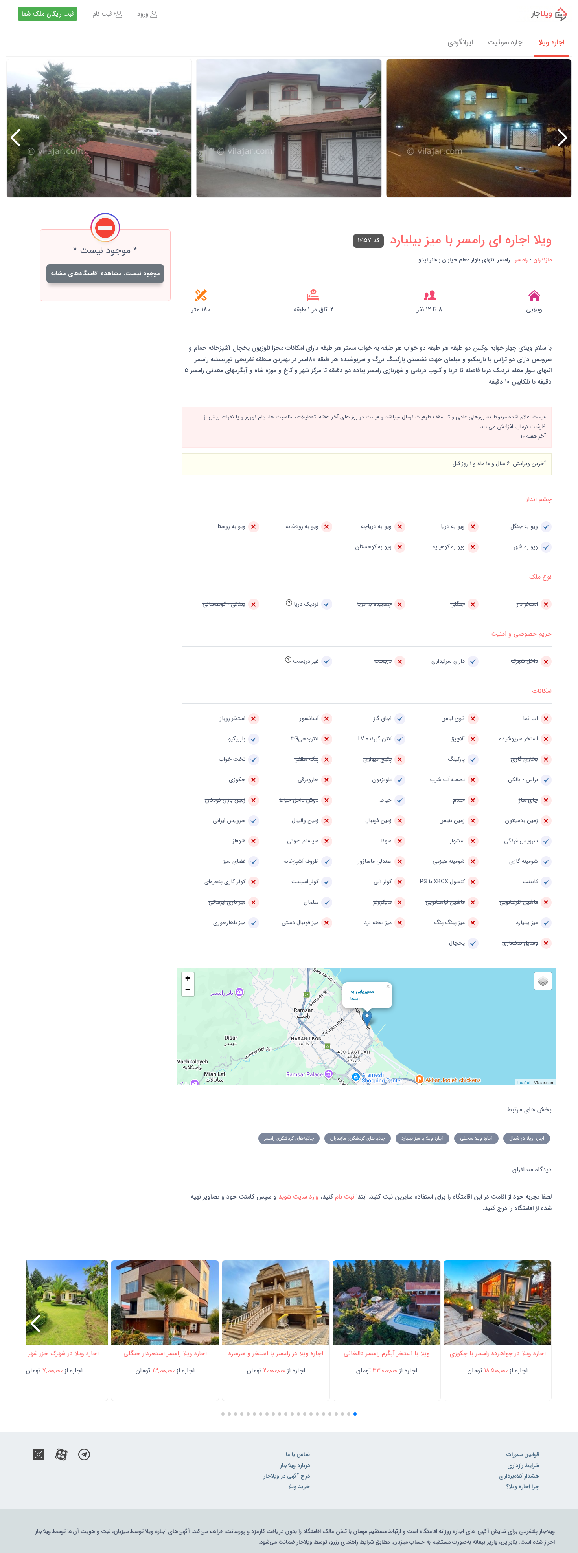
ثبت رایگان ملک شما (48, 14)
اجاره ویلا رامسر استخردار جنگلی (165, 1353)
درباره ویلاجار (295, 1465)
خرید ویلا (299, 1486)
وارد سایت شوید (297, 1197)
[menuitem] (147, 14)
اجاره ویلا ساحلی (476, 1138)
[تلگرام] (84, 1456)
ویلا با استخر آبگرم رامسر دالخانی (387, 1353)
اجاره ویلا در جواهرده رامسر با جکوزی (498, 1353)
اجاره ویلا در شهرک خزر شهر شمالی (54, 1353)
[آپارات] (61, 1456)
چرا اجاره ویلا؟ (522, 1486)
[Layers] (543, 981)
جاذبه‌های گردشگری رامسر (289, 1138)
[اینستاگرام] (38, 1456)
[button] (15, 137)
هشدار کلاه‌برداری (519, 1476)
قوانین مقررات (522, 1454)
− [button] (187, 990)
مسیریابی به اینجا (362, 995)
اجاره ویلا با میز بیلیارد (422, 1138)
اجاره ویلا (551, 42)
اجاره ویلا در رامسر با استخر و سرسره (275, 1353)
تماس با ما (298, 1454)
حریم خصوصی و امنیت (521, 634)
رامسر (521, 260)
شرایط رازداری (523, 1465)
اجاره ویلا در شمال (526, 1138)
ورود (143, 14)
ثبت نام (102, 14)
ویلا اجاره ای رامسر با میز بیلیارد (471, 240)
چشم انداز (539, 499)
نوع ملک (540, 577)
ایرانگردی (460, 42)
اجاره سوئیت (506, 42)
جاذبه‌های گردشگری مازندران (357, 1138)
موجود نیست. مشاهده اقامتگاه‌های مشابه (105, 273)
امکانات (542, 691)
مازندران (542, 260)
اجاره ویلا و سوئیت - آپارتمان (544, 14)
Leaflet (523, 1082)
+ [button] (187, 978)
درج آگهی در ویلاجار (286, 1476)
